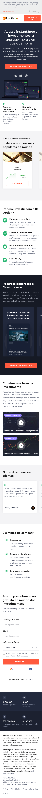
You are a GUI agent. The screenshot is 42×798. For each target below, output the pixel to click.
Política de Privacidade (19, 656)
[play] (21, 422)
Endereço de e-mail (11, 620)
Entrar (30, 679)
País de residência (11, 642)
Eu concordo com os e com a (22, 654)
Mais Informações (8, 11)
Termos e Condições (29, 653)
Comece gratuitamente (21, 66)
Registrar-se (32, 18)
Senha (5, 631)
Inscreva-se (17, 183)
